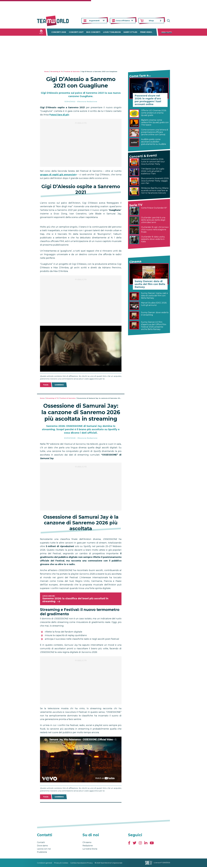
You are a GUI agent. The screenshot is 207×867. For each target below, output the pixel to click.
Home (46, 71)
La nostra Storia (90, 849)
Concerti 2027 (76, 32)
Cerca (168, 20)
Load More (80, 808)
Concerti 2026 (58, 32)
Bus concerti (93, 32)
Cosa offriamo (123, 20)
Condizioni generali (44, 863)
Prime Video (146, 32)
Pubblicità (42, 852)
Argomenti (94, 20)
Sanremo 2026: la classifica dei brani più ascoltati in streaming (75, 600)
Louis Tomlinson (112, 32)
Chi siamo (87, 842)
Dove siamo (42, 845)
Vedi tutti (166, 32)
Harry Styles (130, 32)
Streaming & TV (56, 71)
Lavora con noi (44, 849)
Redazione (88, 845)
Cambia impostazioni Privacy (81, 863)
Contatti (41, 842)
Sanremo (59, 385)
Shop (151, 20)
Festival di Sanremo (72, 71)
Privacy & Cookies (61, 863)
